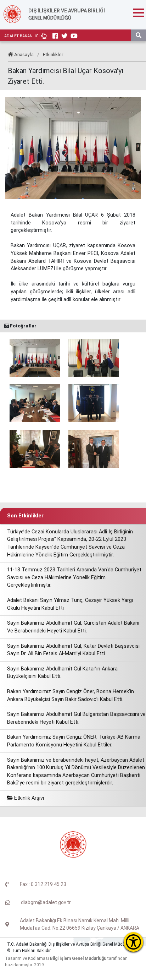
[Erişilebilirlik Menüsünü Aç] (133, 942)
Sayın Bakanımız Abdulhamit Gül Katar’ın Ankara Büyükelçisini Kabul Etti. (62, 673)
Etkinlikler (53, 54)
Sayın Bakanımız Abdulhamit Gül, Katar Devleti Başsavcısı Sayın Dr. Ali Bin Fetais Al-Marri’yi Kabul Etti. (73, 650)
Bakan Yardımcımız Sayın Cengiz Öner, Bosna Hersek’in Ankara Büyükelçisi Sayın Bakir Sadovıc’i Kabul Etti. (70, 695)
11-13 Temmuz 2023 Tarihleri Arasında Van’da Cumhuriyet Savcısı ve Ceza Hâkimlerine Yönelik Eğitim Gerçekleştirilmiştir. (74, 577)
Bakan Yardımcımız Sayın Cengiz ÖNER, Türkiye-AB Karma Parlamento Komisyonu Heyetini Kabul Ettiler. (73, 741)
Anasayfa (24, 54)
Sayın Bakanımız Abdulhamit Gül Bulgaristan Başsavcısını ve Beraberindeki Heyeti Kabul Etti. (76, 718)
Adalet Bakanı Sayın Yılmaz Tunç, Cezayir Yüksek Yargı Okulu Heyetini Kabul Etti (70, 604)
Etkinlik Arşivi (28, 798)
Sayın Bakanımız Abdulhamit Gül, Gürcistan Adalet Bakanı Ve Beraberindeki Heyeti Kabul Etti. (73, 627)
